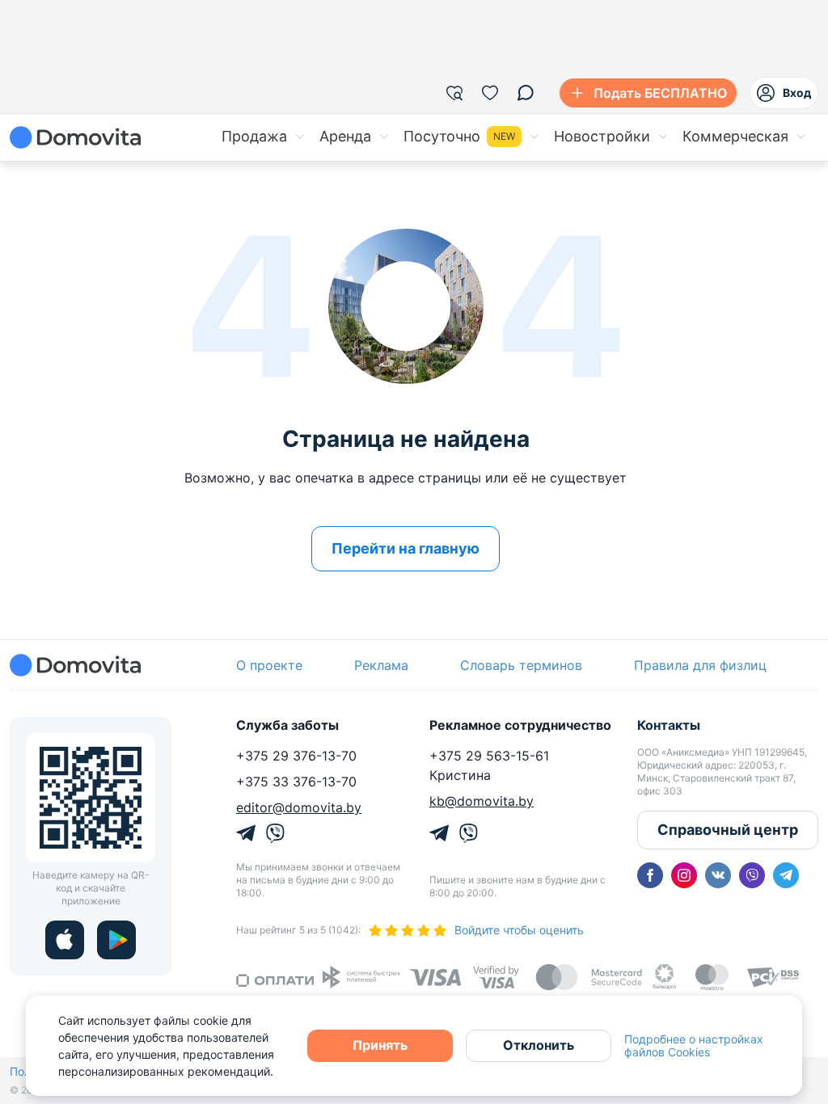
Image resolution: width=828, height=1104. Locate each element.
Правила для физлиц (700, 665)
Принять (380, 1045)
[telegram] (786, 875)
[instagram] (684, 875)
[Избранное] (490, 92)
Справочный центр (727, 829)
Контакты (668, 725)
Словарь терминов (521, 665)
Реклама (381, 665)
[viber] (752, 875)
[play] (116, 940)
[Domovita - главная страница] (75, 137)
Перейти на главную (405, 548)
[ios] (64, 940)
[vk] (718, 875)
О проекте (269, 665)
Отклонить (538, 1045)
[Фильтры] (454, 92)
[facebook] (650, 875)
